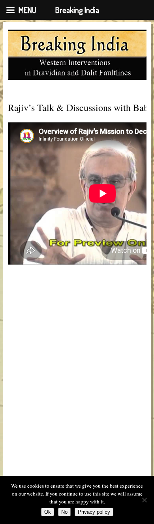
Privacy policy (94, 512)
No (64, 512)
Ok (47, 512)
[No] (144, 500)
